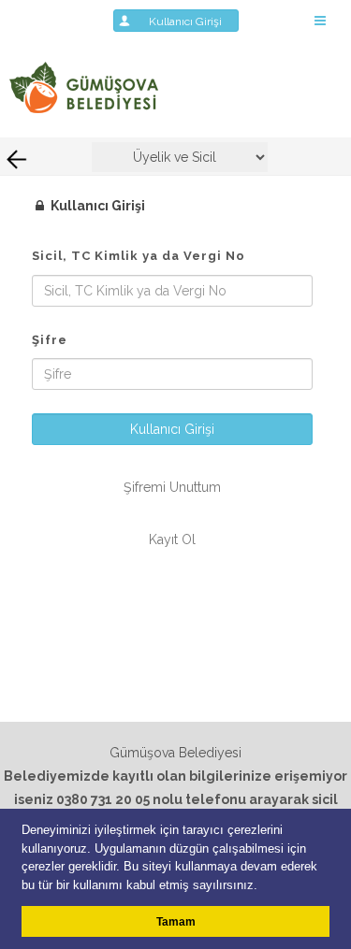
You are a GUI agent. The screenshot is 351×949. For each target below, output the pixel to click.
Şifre (49, 340)
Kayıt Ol (172, 539)
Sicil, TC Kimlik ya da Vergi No (138, 256)
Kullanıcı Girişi (191, 21)
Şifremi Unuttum (172, 487)
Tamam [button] (176, 921)
